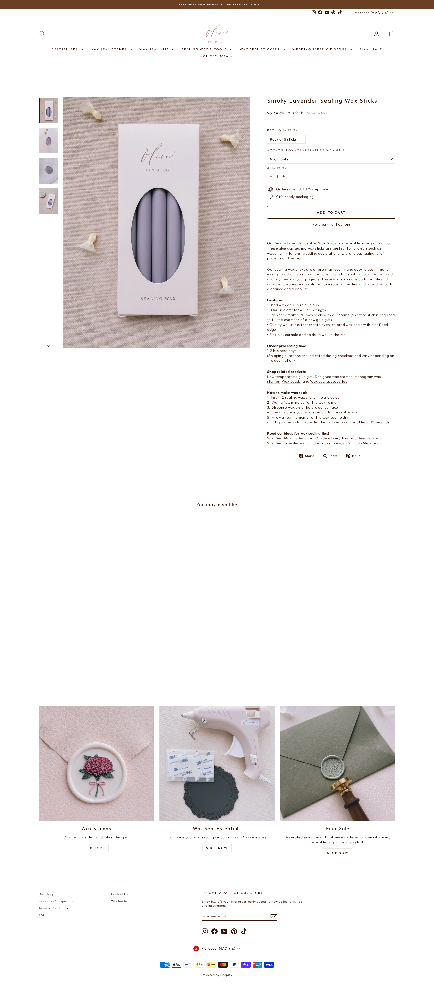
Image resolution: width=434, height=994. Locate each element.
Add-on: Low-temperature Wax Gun (305, 150)
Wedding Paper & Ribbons (320, 49)
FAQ (42, 915)
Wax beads (291, 381)
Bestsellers (65, 49)
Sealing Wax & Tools (205, 49)
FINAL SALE (371, 49)
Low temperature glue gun (290, 376)
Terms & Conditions (53, 908)
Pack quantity (282, 130)
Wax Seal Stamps (109, 49)
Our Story (46, 894)
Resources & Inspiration (56, 901)
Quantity (277, 168)
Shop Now (217, 848)
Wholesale (119, 901)
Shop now (337, 853)
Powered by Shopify (217, 975)
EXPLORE (96, 848)
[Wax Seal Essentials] (217, 763)
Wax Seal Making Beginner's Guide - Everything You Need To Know (324, 438)
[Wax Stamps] (96, 763)
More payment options (331, 224)
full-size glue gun (304, 305)
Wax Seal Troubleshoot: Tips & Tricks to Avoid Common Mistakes (322, 443)
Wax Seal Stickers (260, 49)
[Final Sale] (337, 763)
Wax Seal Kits (155, 49)
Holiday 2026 (215, 56)
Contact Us (119, 894)
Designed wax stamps (333, 376)
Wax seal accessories (328, 381)
